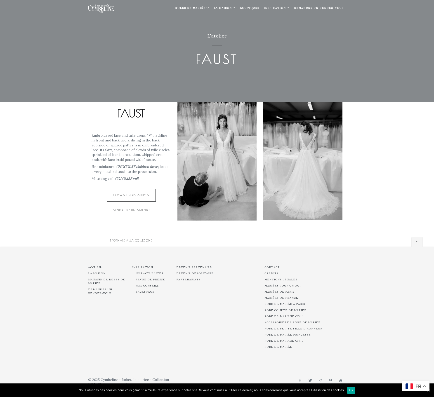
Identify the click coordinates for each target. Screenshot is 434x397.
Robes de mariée (190, 7)
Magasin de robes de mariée (106, 281)
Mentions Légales (280, 279)
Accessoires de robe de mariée (292, 322)
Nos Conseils (147, 285)
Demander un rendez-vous (319, 7)
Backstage (145, 291)
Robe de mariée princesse (287, 334)
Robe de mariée (278, 346)
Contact (272, 267)
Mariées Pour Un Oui (282, 285)
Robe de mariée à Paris (284, 303)
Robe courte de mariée (285, 310)
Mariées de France (281, 297)
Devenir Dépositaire (195, 273)
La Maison (223, 7)
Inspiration (142, 267)
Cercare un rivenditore (131, 195)
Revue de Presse (150, 279)
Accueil (95, 267)
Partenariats (188, 279)
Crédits (271, 273)
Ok (351, 390)
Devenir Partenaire (194, 267)
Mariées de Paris (279, 291)
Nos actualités (149, 273)
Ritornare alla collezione (131, 240)
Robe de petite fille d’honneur (293, 328)
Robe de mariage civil (284, 316)
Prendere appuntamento (131, 209)
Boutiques (249, 7)
